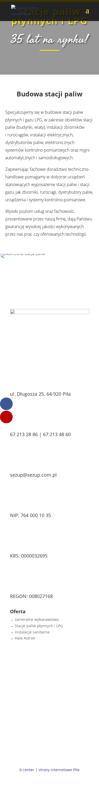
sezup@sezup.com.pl (33, 475)
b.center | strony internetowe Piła (49, 769)
